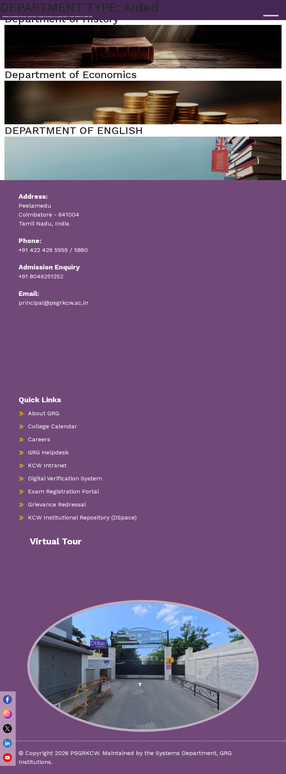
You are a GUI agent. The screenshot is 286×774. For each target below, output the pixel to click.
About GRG (43, 413)
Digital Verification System (65, 478)
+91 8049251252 (41, 276)
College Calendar (52, 426)
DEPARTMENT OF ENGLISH (73, 130)
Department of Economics (70, 74)
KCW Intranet (47, 465)
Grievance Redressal (57, 504)
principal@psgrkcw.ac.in (53, 302)
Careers (39, 439)
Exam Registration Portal (63, 491)
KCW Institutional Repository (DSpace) (82, 517)
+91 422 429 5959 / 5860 (53, 249)
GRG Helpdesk (48, 452)
